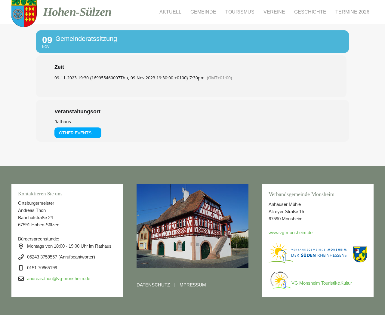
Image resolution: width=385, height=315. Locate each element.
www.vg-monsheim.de (291, 232)
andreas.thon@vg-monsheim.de (58, 278)
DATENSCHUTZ (153, 284)
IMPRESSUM (192, 284)
